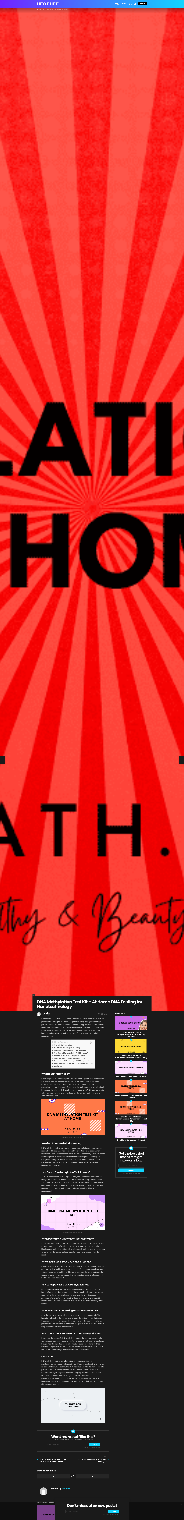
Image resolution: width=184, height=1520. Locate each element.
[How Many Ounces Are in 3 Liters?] (131, 1131)
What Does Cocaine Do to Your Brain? (131, 1076)
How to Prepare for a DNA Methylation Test (69, 1058)
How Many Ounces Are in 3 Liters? (131, 1140)
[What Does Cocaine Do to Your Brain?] (131, 1067)
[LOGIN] (135, 4)
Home (123, 4)
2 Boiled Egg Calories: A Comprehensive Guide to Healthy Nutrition (131, 1034)
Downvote (92, 1476)
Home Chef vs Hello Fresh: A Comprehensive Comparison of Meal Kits (131, 1119)
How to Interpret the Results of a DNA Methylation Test (73, 1063)
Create (142, 4)
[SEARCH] (132, 4)
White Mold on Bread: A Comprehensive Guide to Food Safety (131, 1056)
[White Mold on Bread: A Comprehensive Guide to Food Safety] (131, 1046)
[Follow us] (129, 4)
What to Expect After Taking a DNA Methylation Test (72, 1061)
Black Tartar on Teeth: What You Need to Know (131, 1096)
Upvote (53, 1476)
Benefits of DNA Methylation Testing (67, 1048)
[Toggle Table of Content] (91, 1042)
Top (116, 3)
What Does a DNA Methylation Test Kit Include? (71, 1053)
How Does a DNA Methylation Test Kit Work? (70, 1050)
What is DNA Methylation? (63, 1045)
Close (181, 1505)
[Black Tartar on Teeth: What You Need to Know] (131, 1086)
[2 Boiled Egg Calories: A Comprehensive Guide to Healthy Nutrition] (131, 1023)
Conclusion (58, 1066)
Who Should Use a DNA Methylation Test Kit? (70, 1056)
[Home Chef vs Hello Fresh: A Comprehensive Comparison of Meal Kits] (131, 1107)
